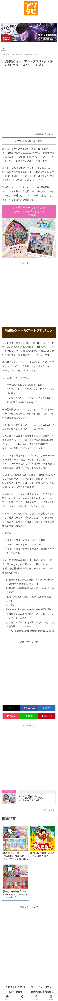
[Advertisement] (29, 101)
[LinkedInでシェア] (29, 824)
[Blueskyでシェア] (35, 809)
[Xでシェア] (9, 809)
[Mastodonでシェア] (22, 809)
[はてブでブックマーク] (22, 817)
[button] (42, 824)
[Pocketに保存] (35, 817)
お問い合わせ (15, 991)
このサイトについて (15, 987)
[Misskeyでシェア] (48, 809)
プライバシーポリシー (42, 987)
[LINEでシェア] (48, 817)
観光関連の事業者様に (42, 991)
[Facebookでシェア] (9, 817)
